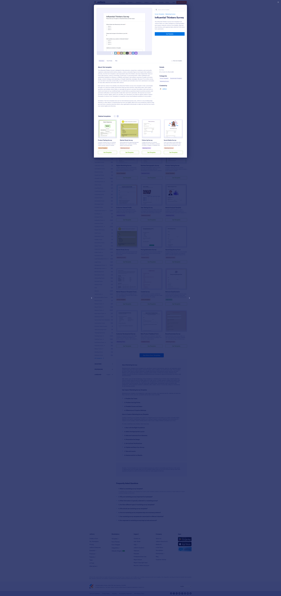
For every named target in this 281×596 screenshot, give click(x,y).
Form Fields (109, 60)
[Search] (156, 9)
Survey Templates (159, 14)
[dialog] (140, 298)
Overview (101, 60)
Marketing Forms (146, 148)
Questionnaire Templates (176, 78)
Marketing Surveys (170, 14)
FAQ (116, 60)
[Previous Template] (91, 298)
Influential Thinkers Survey (169, 17)
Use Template (169, 34)
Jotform (164, 89)
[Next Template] (189, 298)
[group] (107, 138)
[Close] (278, 2)
